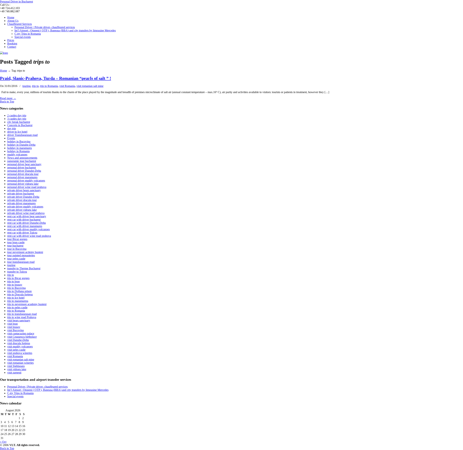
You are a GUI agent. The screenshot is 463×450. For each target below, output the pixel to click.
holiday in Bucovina (18, 141)
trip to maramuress (17, 300)
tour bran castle (16, 242)
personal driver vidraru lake (23, 183)
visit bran (12, 323)
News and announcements (22, 157)
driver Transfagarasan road (22, 135)
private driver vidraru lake (22, 209)
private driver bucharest (20, 193)
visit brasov (13, 327)
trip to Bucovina (16, 287)
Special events (15, 396)
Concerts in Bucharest (19, 125)
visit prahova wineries (19, 353)
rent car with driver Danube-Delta (26, 222)
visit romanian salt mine (90, 86)
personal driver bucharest (21, 167)
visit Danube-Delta (18, 340)
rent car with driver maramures (24, 226)
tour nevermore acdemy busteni (25, 252)
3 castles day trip (16, 118)
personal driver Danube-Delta (24, 170)
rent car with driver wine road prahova (29, 235)
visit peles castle (16, 349)
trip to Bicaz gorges (18, 278)
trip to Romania (49, 86)
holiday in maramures (19, 148)
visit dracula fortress (18, 343)
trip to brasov (14, 284)
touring (26, 86)
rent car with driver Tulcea (22, 232)
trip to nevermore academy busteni (26, 304)
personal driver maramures (22, 177)
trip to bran (13, 281)
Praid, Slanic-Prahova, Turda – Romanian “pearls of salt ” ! (55, 78)
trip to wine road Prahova (21, 317)
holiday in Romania (18, 151)
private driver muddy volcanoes (25, 206)
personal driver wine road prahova (26, 187)
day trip (11, 128)
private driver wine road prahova (25, 213)
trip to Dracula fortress (20, 294)
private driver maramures (21, 203)
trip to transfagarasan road (22, 313)
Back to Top (7, 101)
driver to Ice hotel (17, 131)
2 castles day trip (16, 115)
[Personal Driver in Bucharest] (4, 52)
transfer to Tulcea (17, 271)
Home (3, 70)
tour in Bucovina (16, 248)
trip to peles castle (17, 307)
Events (11, 138)
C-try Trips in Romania (20, 393)
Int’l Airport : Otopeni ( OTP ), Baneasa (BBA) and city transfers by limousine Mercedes (58, 389)
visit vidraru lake (16, 369)
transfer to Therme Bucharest (23, 268)
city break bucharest (18, 121)
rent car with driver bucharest (24, 219)
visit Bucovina (15, 330)
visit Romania (67, 86)
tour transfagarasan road (21, 261)
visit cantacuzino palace (20, 333)
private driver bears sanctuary (24, 190)
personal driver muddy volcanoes (26, 180)
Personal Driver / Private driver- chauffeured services (37, 386)
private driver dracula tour (22, 200)
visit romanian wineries (20, 362)
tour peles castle (16, 258)
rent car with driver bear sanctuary (26, 216)
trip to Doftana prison (19, 291)
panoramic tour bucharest (21, 161)
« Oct (3, 441)
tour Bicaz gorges (17, 239)
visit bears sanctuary (18, 320)
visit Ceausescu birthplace (22, 336)
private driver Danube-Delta (23, 196)
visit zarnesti (14, 372)
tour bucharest (15, 245)
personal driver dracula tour (23, 174)
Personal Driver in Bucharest (16, 1)
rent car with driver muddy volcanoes (28, 229)
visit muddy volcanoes (20, 346)
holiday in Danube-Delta (21, 144)
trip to (35, 86)
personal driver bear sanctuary (24, 164)
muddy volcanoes (17, 154)
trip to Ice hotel (15, 297)
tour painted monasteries (21, 255)
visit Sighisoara (16, 366)
